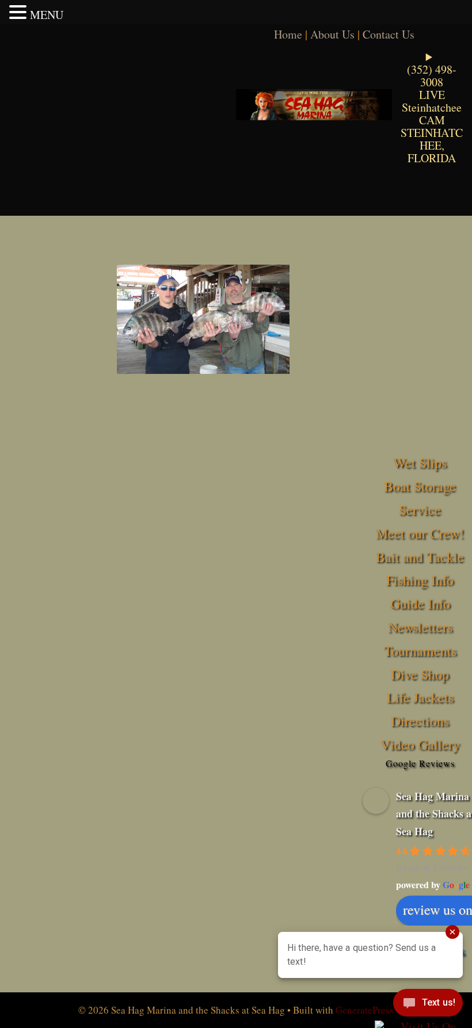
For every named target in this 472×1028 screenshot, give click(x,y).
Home (288, 34)
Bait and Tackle (420, 557)
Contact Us (388, 34)
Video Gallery (420, 744)
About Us (332, 34)
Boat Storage (420, 486)
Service (420, 509)
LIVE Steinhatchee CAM (432, 107)
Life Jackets (420, 697)
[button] (19, 12)
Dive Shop (420, 674)
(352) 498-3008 (431, 76)
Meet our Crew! (420, 533)
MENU (46, 14)
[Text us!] (428, 1005)
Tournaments (420, 650)
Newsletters (420, 627)
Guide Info (420, 603)
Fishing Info (420, 580)
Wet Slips (420, 462)
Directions (420, 721)
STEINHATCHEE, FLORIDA (432, 145)
